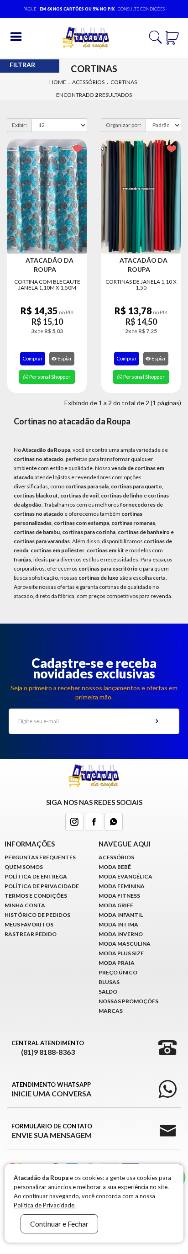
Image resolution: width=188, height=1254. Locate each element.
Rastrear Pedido (31, 934)
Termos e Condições (36, 895)
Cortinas (123, 82)
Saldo (108, 991)
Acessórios (88, 82)
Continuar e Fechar (59, 1223)
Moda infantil (121, 914)
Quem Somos (24, 866)
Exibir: (19, 125)
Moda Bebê (115, 866)
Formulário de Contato (51, 1130)
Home (57, 82)
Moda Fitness (119, 895)
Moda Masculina (125, 943)
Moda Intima (118, 924)
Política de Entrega (36, 876)
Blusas (109, 982)
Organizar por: (123, 125)
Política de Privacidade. (45, 1205)
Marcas (111, 1010)
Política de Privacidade (42, 886)
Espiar (64, 358)
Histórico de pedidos (37, 914)
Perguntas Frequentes (40, 857)
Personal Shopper (49, 377)
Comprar (32, 358)
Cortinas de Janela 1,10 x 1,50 (141, 285)
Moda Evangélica (125, 876)
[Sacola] (172, 36)
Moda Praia (117, 962)
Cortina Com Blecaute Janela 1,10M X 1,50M (47, 285)
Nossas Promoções (128, 1001)
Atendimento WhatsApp (51, 1089)
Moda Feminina (122, 886)
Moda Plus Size (121, 953)
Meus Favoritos (29, 924)
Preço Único (118, 972)
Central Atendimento (47, 1047)
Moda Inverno (121, 934)
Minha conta (25, 905)
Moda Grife (116, 905)
